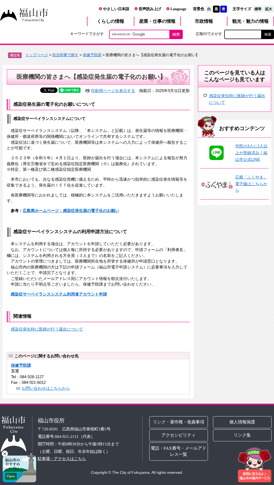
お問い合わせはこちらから (46, 388)
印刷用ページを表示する (113, 90)
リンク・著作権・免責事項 (178, 421)
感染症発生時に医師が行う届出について (47, 329)
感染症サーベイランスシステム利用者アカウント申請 (59, 294)
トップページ (36, 55)
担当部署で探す (65, 55)
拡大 (268, 9)
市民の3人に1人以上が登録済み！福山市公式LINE (251, 152)
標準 (257, 9)
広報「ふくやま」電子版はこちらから (251, 183)
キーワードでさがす (87, 34)
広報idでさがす (209, 34)
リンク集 (242, 434)
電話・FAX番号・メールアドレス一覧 (179, 451)
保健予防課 (92, 55)
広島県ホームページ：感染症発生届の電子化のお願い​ (71, 210)
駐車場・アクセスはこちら (62, 458)
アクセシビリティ (179, 434)
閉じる (5, 453)
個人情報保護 (242, 422)
